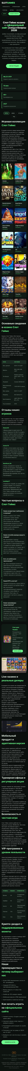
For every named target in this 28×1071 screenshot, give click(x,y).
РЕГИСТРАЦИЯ (14, 66)
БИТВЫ (12, 10)
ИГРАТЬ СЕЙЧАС (18, 651)
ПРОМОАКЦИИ (16, 6)
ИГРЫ (24, 6)
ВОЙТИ (4, 13)
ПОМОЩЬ (5, 10)
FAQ (14, 116)
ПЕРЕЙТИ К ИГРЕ (10, 1042)
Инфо (13, 113)
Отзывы (20, 113)
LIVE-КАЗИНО (19, 10)
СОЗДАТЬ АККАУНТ (14, 13)
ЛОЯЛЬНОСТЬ (6, 6)
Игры (6, 113)
